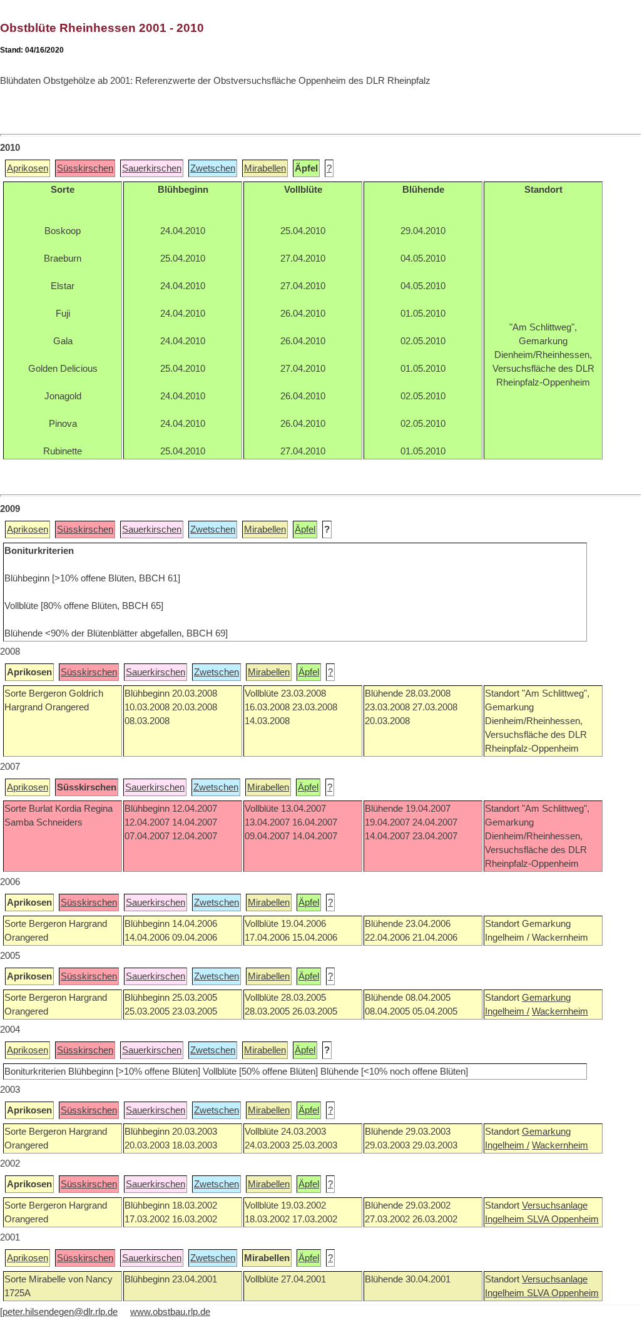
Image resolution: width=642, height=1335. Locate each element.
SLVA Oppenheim (563, 1219)
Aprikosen (27, 168)
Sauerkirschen (151, 168)
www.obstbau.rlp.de (170, 1312)
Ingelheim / (507, 1011)
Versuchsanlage (555, 1205)
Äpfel (305, 529)
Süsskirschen (85, 168)
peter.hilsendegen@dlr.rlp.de (60, 1312)
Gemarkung (546, 998)
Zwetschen (212, 168)
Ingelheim (506, 1219)
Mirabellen (265, 168)
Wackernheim (560, 1011)
